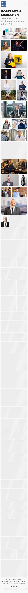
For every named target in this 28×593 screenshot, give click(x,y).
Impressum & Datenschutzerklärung (14, 583)
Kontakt (8, 579)
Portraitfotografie (7, 581)
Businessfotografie (19, 581)
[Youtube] (16, 586)
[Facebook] (11, 586)
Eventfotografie (16, 579)
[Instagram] (14, 586)
